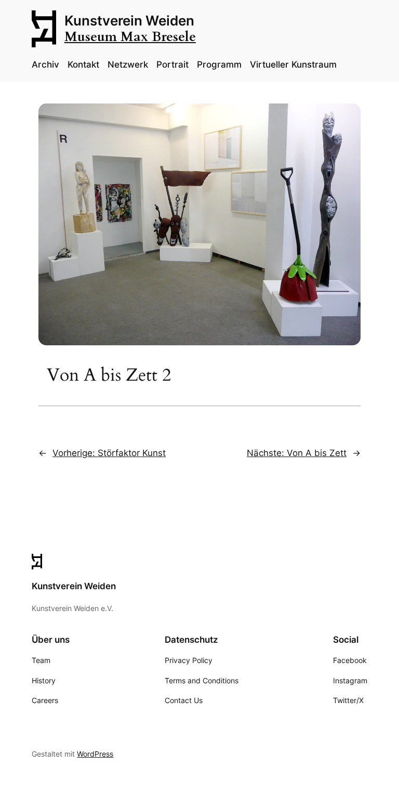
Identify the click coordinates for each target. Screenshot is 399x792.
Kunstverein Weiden (129, 20)
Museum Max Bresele (130, 37)
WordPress (95, 753)
